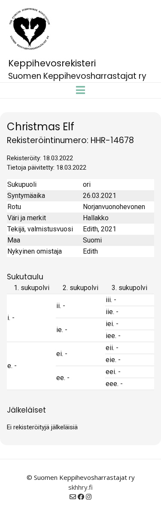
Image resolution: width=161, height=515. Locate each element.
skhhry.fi (80, 487)
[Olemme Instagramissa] (88, 496)
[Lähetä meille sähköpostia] (73, 496)
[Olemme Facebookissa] (81, 496)
